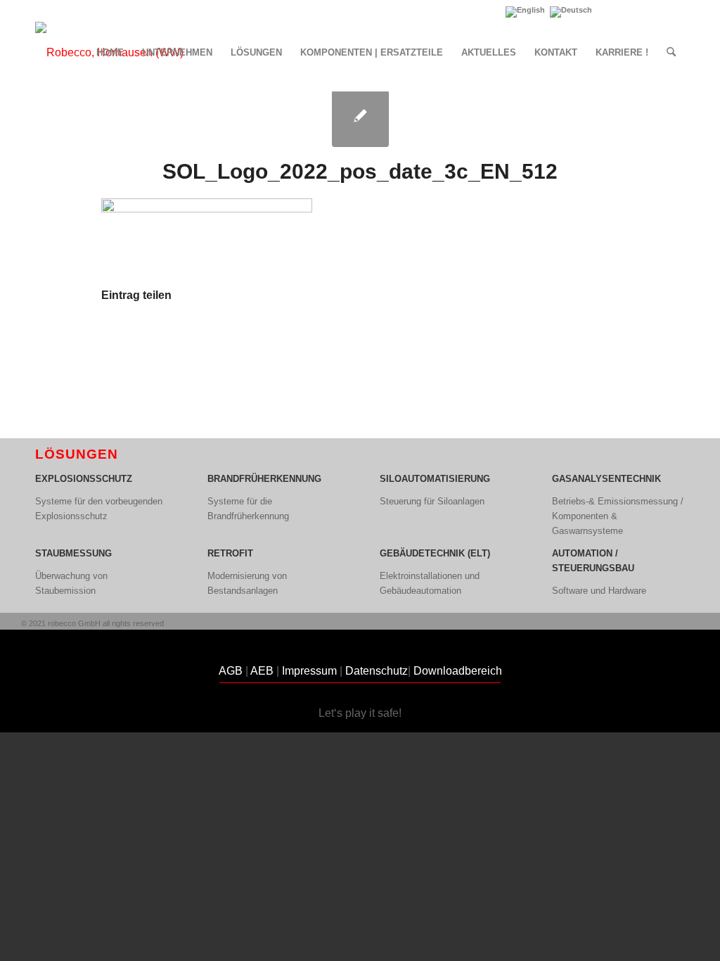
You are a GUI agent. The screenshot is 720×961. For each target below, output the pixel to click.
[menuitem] (110, 53)
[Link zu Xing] (632, 10)
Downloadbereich (457, 671)
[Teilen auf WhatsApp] (360, 337)
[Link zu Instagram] (674, 10)
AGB (231, 671)
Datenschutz (376, 671)
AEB (262, 671)
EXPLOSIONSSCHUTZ (83, 478)
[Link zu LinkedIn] (610, 10)
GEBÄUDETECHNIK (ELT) (435, 553)
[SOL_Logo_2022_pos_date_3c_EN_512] (360, 118)
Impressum (311, 671)
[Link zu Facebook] (653, 10)
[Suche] (671, 53)
